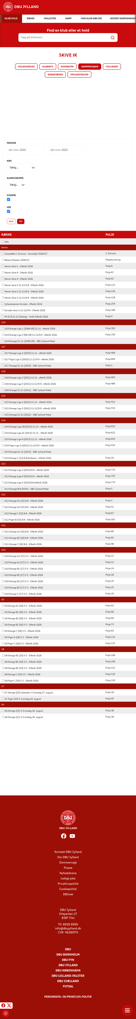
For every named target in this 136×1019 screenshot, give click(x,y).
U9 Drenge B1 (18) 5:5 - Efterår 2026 (23, 612)
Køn (9, 161)
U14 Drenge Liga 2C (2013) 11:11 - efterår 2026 (29, 433)
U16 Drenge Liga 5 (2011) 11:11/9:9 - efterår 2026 (30, 384)
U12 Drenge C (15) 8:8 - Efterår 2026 (23, 514)
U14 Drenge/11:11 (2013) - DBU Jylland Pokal (28, 452)
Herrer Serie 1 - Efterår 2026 (19, 266)
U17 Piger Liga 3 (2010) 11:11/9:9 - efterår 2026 (29, 360)
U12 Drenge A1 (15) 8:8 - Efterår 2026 (24, 501)
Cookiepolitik (68, 889)
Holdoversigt (26, 67)
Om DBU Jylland (68, 857)
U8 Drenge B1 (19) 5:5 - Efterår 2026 (23, 656)
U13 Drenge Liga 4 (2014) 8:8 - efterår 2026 (27, 476)
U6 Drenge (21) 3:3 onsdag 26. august (24, 711)
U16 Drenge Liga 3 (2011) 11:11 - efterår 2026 (28, 378)
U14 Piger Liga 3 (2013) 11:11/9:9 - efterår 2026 (29, 446)
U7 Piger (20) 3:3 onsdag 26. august (23, 699)
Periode (11, 143)
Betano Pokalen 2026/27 (17, 260)
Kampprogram (89, 67)
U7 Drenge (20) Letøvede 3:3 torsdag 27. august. (29, 693)
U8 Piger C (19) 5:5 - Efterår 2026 (21, 681)
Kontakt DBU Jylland (68, 852)
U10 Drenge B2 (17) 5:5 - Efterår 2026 (24, 581)
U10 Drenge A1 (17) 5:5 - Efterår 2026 (24, 556)
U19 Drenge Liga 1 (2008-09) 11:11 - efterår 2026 (30, 329)
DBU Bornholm (68, 954)
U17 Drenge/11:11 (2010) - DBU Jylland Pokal (28, 366)
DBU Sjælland (68, 981)
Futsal (68, 986)
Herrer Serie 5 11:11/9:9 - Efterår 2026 (24, 285)
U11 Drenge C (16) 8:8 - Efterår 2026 (23, 544)
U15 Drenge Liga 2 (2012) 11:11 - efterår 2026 (28, 402)
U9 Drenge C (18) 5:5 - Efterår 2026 (22, 631)
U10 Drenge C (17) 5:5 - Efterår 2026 (23, 594)
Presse (68, 868)
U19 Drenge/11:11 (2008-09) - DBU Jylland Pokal (30, 341)
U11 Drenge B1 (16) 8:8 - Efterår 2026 (24, 538)
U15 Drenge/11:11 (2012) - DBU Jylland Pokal (28, 415)
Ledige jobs (68, 878)
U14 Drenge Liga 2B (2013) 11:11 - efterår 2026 (29, 427)
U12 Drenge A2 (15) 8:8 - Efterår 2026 (24, 507)
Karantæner (55, 75)
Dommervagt (68, 862)
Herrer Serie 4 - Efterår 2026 (19, 273)
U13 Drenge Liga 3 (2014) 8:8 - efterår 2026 (27, 470)
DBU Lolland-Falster (68, 976)
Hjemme (11, 195)
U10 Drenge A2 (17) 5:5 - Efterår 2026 (24, 563)
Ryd (11, 221)
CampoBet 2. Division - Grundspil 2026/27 (26, 254)
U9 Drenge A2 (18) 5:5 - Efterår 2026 (23, 606)
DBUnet (68, 894)
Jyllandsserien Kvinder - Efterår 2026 (23, 304)
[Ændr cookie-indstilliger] (6, 1013)
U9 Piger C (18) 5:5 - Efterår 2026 (21, 644)
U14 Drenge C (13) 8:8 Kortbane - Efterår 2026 (28, 458)
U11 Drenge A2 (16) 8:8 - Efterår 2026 (24, 532)
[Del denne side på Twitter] (9, 1006)
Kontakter (67, 67)
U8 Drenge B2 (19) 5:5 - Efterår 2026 (23, 668)
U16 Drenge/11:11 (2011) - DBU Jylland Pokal (28, 390)
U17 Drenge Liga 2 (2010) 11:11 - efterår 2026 (28, 353)
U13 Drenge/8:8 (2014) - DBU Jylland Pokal (27, 489)
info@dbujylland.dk (68, 928)
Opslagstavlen (79, 75)
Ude (9, 207)
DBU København (68, 970)
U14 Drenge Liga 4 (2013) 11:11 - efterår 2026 (28, 439)
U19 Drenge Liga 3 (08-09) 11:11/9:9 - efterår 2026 (31, 335)
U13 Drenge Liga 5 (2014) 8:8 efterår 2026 (26, 483)
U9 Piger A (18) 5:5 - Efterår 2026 (21, 637)
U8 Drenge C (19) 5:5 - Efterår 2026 (22, 675)
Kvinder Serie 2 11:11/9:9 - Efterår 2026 (25, 311)
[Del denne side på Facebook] (3, 1006)
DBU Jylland (68, 965)
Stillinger (112, 67)
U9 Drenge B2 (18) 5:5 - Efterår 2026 (23, 625)
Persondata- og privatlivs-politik (68, 997)
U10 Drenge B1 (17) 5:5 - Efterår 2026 (24, 569)
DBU (68, 949)
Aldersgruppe (15, 178)
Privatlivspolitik (68, 884)
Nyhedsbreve (68, 873)
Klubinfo (47, 67)
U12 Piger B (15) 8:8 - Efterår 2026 (22, 520)
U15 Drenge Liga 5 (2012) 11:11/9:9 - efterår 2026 (30, 409)
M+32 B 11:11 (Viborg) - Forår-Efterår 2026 (26, 317)
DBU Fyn (68, 960)
